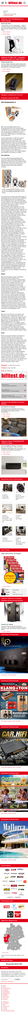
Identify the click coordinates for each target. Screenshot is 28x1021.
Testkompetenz (7, 988)
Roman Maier (16, 590)
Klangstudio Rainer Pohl (14, 964)
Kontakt (5, 1009)
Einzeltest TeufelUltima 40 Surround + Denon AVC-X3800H (20, 541)
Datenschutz (6, 1006)
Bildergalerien (6, 993)
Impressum (6, 1001)
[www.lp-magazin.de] (10, 917)
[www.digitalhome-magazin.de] (7, 909)
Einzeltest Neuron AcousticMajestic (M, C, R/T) (20, 497)
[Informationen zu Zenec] (18, 897)
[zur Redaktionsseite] (3, 592)
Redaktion (5, 990)
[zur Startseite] (15, 3)
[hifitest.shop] (18, 917)
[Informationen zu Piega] (14, 889)
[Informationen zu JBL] (25, 882)
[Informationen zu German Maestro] (20, 877)
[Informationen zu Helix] (12, 881)
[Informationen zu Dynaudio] (14, 873)
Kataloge (5, 994)
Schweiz (6, 952)
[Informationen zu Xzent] (10, 897)
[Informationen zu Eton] (13, 877)
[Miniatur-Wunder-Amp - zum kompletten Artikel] (14, 82)
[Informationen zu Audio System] (13, 870)
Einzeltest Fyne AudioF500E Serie (5, 496)
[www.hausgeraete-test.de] (14, 909)
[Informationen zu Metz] (14, 886)
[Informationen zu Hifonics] (19, 881)
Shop (4, 985)
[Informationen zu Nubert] (7, 889)
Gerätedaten (6, 991)
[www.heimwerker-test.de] (21, 909)
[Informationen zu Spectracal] (7, 893)
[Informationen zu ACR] (7, 870)
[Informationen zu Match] (7, 885)
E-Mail (14, 592)
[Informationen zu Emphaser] (21, 874)
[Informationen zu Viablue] (21, 894)
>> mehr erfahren (5, 586)
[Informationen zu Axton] (20, 869)
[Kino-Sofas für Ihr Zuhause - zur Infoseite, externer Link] (14, 427)
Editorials (5, 999)
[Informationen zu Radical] (21, 889)
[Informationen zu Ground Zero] (5, 881)
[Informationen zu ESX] (7, 877)
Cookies (5, 1007)
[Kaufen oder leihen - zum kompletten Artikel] (14, 45)
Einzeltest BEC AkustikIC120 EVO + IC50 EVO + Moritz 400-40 (7, 519)
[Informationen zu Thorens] (14, 893)
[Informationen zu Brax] (7, 874)
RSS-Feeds (6, 996)
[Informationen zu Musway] (21, 885)
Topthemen (6, 997)
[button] (26, 181)
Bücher (5, 987)
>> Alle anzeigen (5, 34)
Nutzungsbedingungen (9, 1010)
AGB (4, 1004)
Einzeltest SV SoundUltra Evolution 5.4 (7, 539)
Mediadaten (6, 1003)
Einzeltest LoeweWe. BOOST (19, 517)
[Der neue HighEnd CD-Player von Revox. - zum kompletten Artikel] (14, 465)
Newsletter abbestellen (7, 981)
